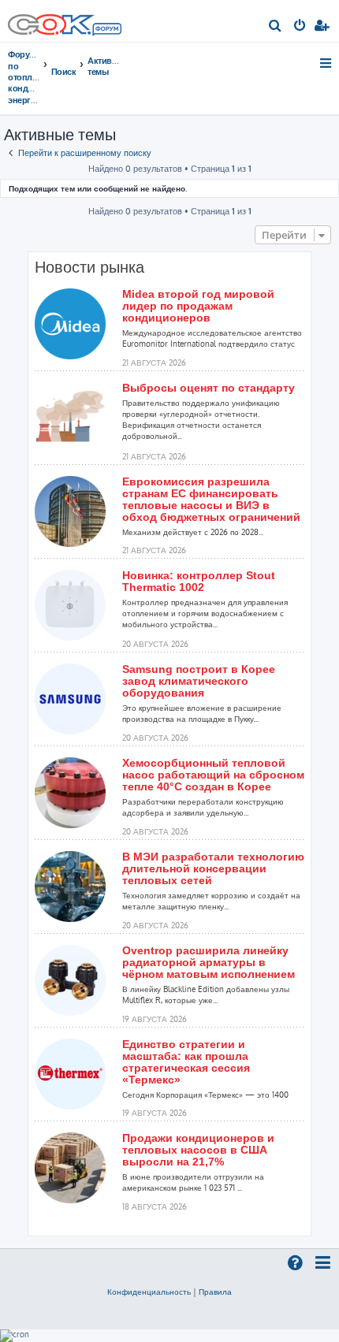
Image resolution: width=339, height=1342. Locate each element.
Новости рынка (89, 267)
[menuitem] (275, 26)
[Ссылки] (327, 63)
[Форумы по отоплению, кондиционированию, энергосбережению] (106, 31)
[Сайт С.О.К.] (64, 21)
